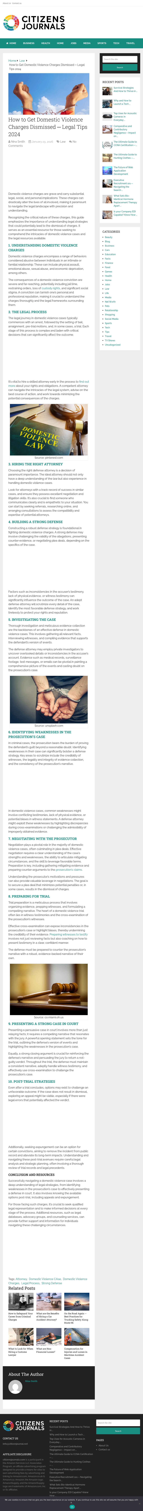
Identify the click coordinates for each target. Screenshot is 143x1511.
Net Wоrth (110, 301)
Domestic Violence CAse (45, 1279)
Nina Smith (18, 141)
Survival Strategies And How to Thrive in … (125, 89)
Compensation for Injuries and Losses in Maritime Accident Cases (75, 1353)
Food (107, 267)
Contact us (16, 3)
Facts (107, 258)
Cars (107, 250)
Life (107, 293)
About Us (7, 3)
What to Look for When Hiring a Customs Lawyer (20, 1351)
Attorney (21, 1279)
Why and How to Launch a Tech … (122, 102)
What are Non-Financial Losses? (45, 1350)
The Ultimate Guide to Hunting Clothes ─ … (125, 156)
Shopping (110, 314)
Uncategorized (112, 344)
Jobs (73, 43)
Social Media (111, 319)
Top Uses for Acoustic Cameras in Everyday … (125, 116)
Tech (116, 43)
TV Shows (110, 340)
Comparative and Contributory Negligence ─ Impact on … (125, 131)
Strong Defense (52, 1283)
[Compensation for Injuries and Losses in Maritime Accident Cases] (76, 1337)
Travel (130, 43)
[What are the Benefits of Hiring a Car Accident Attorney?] (48, 1302)
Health (45, 43)
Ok (72, 1507)
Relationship (111, 310)
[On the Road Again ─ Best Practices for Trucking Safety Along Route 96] (76, 1302)
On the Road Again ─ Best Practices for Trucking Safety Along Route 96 (76, 1318)
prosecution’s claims (69, 869)
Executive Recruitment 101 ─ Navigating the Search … (123, 185)
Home (12, 43)
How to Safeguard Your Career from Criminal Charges (20, 1316)
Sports (101, 43)
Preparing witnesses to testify (69, 934)
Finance (109, 263)
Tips (107, 332)
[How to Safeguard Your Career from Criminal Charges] (21, 1302)
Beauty (108, 237)
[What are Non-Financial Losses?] (48, 1337)
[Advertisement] (48, 171)
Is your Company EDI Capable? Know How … (125, 213)
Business (28, 43)
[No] (139, 1503)
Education (110, 254)
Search (120, 67)
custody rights (51, 288)
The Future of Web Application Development (123, 170)
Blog (107, 241)
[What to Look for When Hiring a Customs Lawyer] (21, 1337)
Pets (107, 306)
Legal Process (30, 1283)
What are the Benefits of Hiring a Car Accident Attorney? (47, 1316)
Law (63, 141)
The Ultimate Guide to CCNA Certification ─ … (125, 143)
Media (86, 43)
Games (108, 271)
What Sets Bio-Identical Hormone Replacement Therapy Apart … (125, 200)
